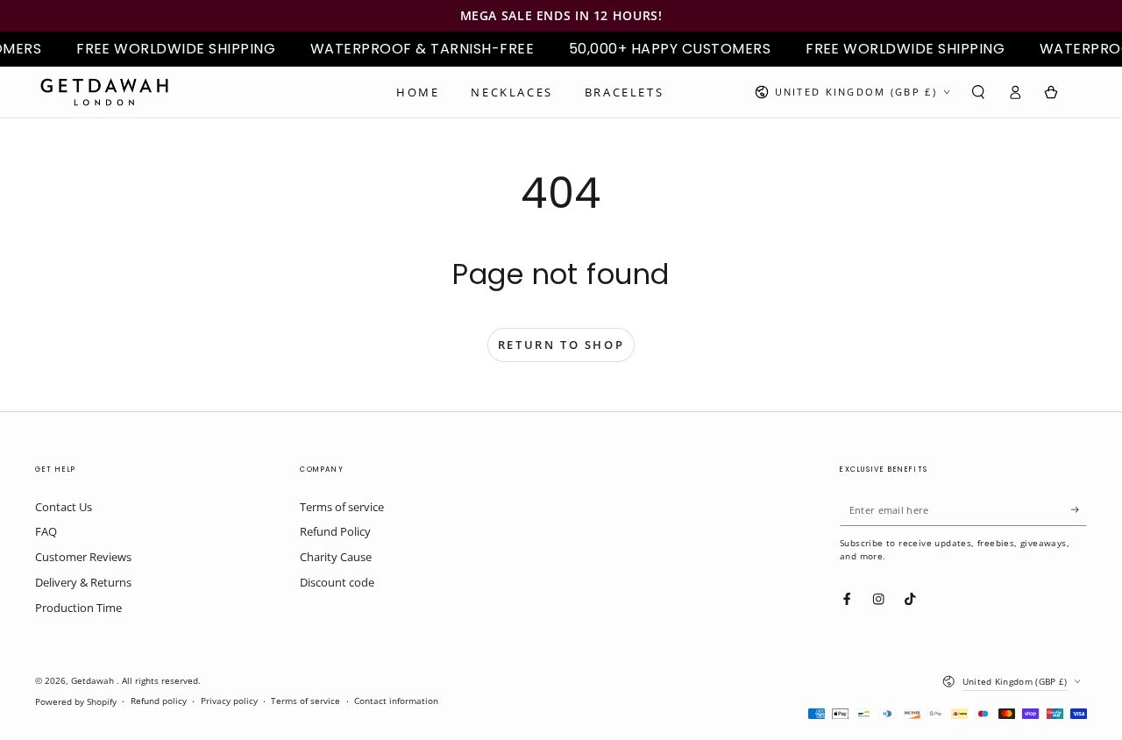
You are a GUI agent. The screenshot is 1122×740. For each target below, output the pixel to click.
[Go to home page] (104, 92)
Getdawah (94, 681)
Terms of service (342, 507)
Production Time (78, 607)
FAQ (46, 531)
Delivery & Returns (83, 582)
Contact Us (63, 507)
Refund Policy (335, 531)
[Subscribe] (1079, 510)
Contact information (396, 701)
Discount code (337, 582)
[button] (978, 91)
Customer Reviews (83, 557)
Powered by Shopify (76, 702)
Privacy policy (229, 701)
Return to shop (561, 344)
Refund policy (159, 701)
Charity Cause (336, 557)
